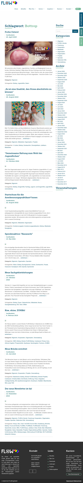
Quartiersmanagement (23, 381)
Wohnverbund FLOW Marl (34, 432)
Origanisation (61, 54)
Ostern (27, 83)
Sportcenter (30, 267)
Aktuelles (23, 9)
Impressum (69, 481)
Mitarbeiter (21, 142)
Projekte (35, 142)
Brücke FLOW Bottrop (28, 341)
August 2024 (61, 102)
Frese (36, 379)
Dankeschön (27, 145)
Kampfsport (14, 267)
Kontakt (68, 9)
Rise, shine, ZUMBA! (15, 310)
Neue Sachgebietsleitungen (19, 272)
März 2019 (60, 169)
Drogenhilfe (21, 187)
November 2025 (62, 75)
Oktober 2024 (61, 98)
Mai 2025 (60, 86)
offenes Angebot (9, 343)
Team (21, 304)
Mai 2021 (60, 150)
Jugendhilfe (21, 83)
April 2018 (60, 180)
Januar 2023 (61, 125)
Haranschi (8, 267)
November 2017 (62, 182)
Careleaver (38, 341)
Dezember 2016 (62, 184)
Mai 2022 (60, 138)
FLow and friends (15, 426)
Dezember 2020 (62, 155)
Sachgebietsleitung (10, 304)
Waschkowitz (47, 381)
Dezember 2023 (62, 113)
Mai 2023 (60, 121)
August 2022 (61, 134)
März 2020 (60, 163)
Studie (50, 430)
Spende (24, 267)
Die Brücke (24, 379)
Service (41, 9)
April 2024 (60, 109)
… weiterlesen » (26, 138)
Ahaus (15, 424)
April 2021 (60, 153)
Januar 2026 (61, 71)
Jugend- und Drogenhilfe (38, 187)
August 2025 (61, 82)
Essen (20, 302)
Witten (25, 304)
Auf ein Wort (33, 424)
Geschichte (8, 428)
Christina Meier (16, 379)
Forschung (31, 418)
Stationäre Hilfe (20, 420)
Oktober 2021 (61, 146)
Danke (33, 264)
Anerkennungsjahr (18, 226)
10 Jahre (15, 145)
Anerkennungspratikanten (31, 226)
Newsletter (19, 430)
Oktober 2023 (61, 115)
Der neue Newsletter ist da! (18, 388)
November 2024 (62, 96)
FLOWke (22, 426)
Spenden (28, 261)
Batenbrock (16, 377)
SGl (18, 304)
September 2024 (62, 100)
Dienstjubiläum (36, 145)
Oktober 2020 (61, 157)
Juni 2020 (60, 161)
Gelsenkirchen (26, 302)
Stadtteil (40, 381)
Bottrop (15, 83)
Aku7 (19, 424)
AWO (14, 341)
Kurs (48, 341)
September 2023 (62, 117)
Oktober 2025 (61, 77)
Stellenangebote (53, 469)
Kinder (39, 428)
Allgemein (14, 80)
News (14, 430)
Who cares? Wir (9, 383)
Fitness (44, 341)
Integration (41, 379)
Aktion (15, 264)
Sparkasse (27, 343)
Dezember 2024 (62, 94)
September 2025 (62, 80)
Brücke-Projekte (42, 377)
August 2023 (61, 119)
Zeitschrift (7, 434)
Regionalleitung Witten (35, 430)
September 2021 (62, 148)
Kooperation (21, 338)
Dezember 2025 (62, 73)
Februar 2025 (61, 90)
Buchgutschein (26, 264)
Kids (35, 428)
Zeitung (13, 434)
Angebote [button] (50, 9)
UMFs (15, 432)
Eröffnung (31, 379)
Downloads (52, 461)
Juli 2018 (60, 178)
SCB (20, 267)
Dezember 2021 (62, 144)
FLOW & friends (22, 418)
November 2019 (62, 165)
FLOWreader (36, 426)
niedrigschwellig (9, 381)
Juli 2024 (60, 105)
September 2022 (62, 132)
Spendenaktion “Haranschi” (19, 234)
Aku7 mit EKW (25, 424)
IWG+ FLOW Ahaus (22, 428)
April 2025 (60, 88)
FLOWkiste (29, 426)
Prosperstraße (19, 343)
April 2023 (60, 123)
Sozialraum (34, 381)
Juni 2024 (60, 107)
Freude (46, 264)
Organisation (28, 142)
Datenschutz (77, 481)
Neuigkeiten (8, 228)
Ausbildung (41, 424)
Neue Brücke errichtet (16, 349)
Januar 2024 (61, 111)
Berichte (47, 424)
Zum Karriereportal (73, 474)
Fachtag (27, 187)
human (14, 428)
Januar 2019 (61, 173)
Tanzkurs (41, 343)
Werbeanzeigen (22, 432)
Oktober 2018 (61, 175)
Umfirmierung (9, 432)
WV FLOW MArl (47, 432)
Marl (43, 428)
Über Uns (31, 9)
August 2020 (61, 159)
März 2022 (60, 140)
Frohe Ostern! (12, 32)
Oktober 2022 (61, 130)
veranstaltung (9, 189)
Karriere (59, 9)
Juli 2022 (60, 136)
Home (16, 9)
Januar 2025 (61, 92)
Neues (40, 302)
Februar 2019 (61, 171)
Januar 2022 (61, 142)
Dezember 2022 (62, 128)
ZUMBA (47, 343)
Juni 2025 (60, 84)
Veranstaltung (38, 338)
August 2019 (61, 167)
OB (16, 381)
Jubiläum (43, 145)
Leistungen (52, 464)
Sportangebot (34, 343)
